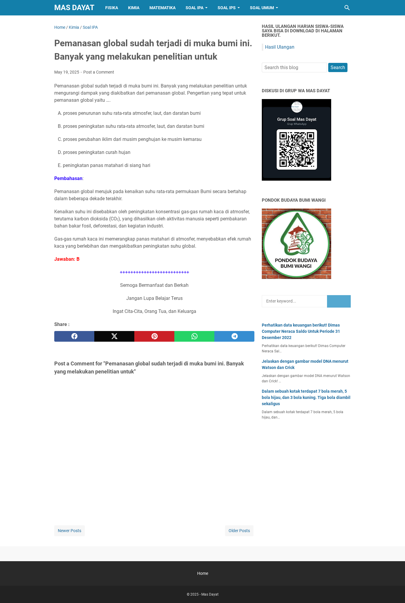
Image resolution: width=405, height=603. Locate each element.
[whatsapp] (194, 336)
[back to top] (393, 590)
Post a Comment (98, 72)
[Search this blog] (347, 7)
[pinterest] (154, 336)
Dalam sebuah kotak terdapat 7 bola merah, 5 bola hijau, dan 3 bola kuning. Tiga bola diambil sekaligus (306, 397)
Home (202, 573)
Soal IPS (227, 7)
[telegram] (234, 336)
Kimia (133, 7)
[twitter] (114, 336)
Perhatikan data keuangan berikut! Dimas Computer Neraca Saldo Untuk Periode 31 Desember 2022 (301, 331)
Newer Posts (69, 530)
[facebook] (74, 336)
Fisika (111, 7)
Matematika (162, 7)
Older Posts (239, 530)
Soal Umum (262, 7)
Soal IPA (194, 7)
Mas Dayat (74, 7)
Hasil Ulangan (279, 47)
